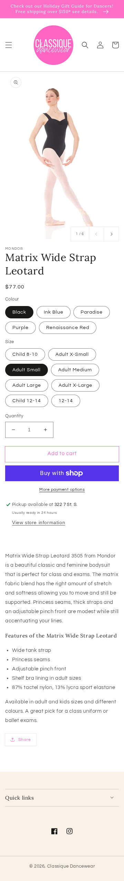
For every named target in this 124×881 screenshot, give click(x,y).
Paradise (92, 312)
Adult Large (26, 385)
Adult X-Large (75, 385)
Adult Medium (75, 370)
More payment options (62, 489)
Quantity (14, 416)
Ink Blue (53, 312)
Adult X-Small (72, 354)
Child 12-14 (26, 400)
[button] (8, 44)
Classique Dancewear (71, 866)
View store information (38, 522)
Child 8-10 (25, 354)
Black (19, 312)
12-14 (66, 400)
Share (24, 739)
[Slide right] (111, 233)
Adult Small (26, 370)
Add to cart (62, 453)
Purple (20, 327)
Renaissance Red (67, 327)
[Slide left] (96, 233)
